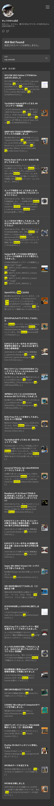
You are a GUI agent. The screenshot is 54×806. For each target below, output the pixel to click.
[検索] (46, 58)
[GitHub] (3, 31)
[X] (7, 31)
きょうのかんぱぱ (10, 20)
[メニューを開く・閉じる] (47, 6)
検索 (6, 57)
